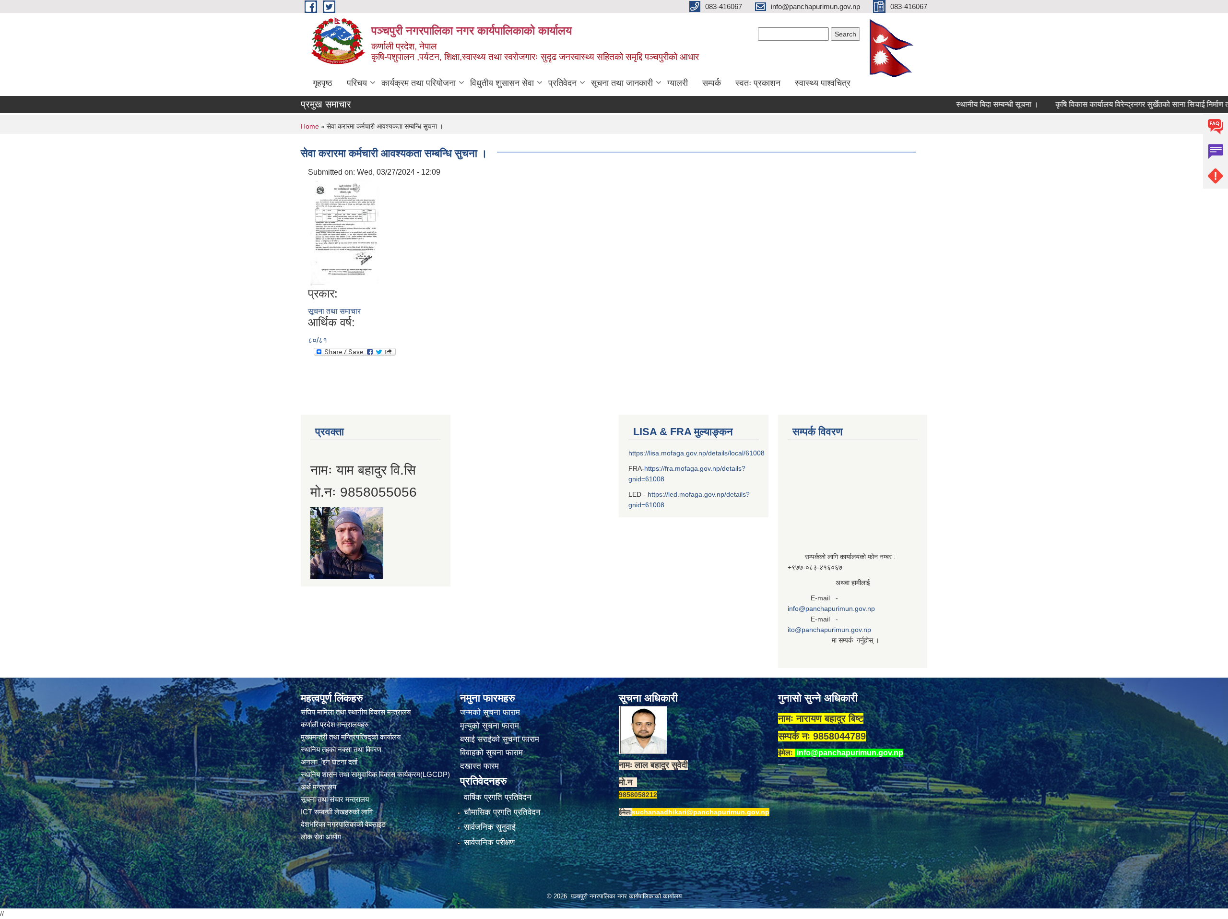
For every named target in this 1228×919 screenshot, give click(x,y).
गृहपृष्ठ (322, 83)
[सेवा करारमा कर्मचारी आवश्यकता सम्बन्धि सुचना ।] (344, 232)
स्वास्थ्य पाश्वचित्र (822, 83)
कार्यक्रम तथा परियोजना (418, 83)
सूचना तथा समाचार (334, 311)
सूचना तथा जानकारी (622, 83)
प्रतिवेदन (562, 83)
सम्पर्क (711, 83)
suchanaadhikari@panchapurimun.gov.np (700, 812)
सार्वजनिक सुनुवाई (490, 827)
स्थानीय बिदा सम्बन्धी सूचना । (968, 104)
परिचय (357, 83)
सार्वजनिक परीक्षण (489, 842)
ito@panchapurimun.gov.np (829, 629)
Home (310, 126)
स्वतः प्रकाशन (757, 83)
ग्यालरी (677, 83)
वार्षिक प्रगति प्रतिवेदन (497, 797)
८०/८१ (317, 340)
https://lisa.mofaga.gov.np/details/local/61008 (696, 453)
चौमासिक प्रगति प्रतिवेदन (502, 812)
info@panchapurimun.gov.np (831, 608)
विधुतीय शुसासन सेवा (502, 83)
